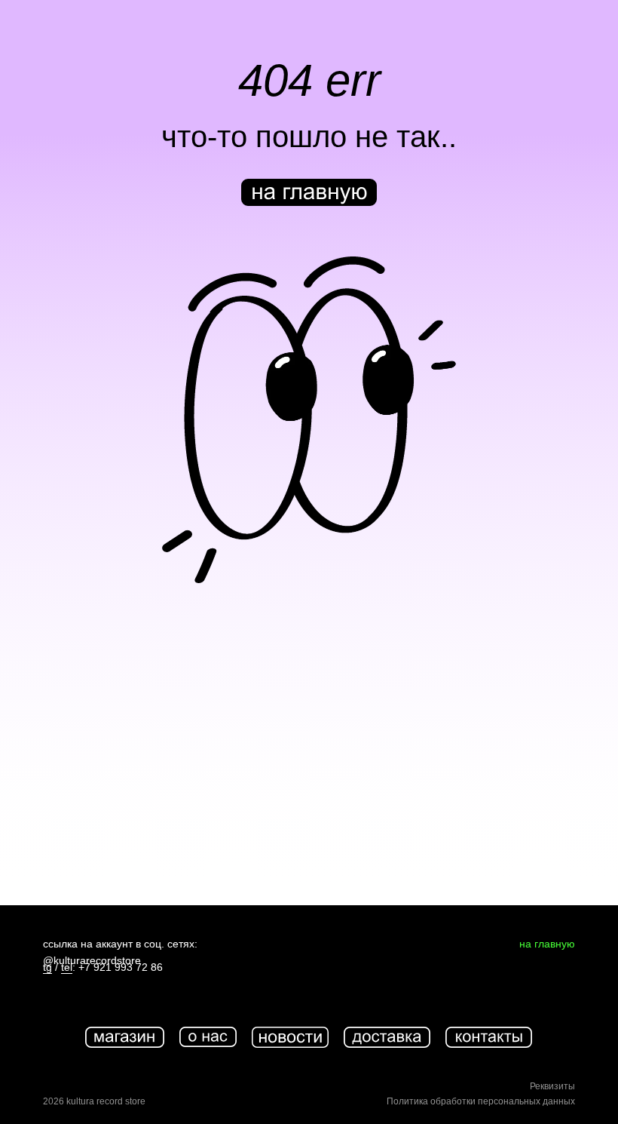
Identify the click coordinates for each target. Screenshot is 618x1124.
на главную (547, 944)
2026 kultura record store (94, 1101)
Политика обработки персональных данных (481, 1101)
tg (47, 967)
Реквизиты (552, 1086)
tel (66, 967)
